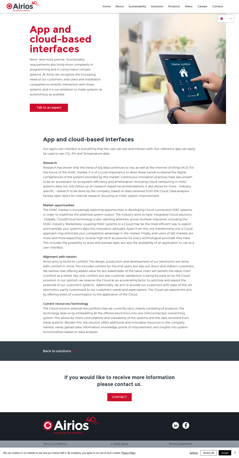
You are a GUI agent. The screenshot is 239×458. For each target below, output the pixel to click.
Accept (224, 452)
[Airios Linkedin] (175, 425)
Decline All (208, 452)
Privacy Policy (128, 452)
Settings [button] (194, 452)
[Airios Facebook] (185, 425)
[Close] (235, 452)
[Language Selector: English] (226, 19)
